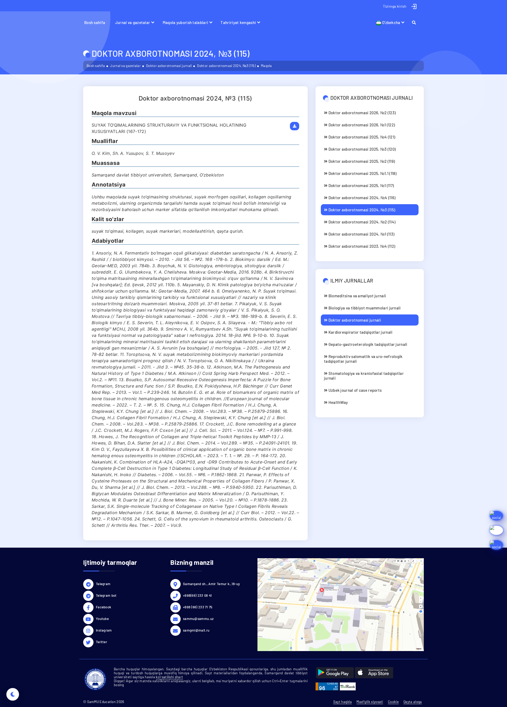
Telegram (103, 584)
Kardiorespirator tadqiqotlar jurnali (359, 332)
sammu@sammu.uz (198, 619)
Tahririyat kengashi (238, 22)
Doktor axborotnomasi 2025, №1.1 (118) (361, 173)
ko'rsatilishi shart (169, 677)
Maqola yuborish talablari (185, 22)
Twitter (101, 642)
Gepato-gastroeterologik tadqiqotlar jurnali (367, 344)
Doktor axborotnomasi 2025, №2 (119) (361, 161)
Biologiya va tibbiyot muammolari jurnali (364, 307)
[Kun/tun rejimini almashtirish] (12, 694)
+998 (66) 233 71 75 (198, 607)
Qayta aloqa (412, 702)
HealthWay (337, 402)
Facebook (103, 607)
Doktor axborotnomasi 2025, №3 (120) (361, 149)
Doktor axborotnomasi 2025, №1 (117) (360, 185)
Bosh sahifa (94, 22)
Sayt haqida (342, 702)
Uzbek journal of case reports (354, 390)
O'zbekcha (390, 22)
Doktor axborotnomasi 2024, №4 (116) (361, 197)
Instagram (104, 630)
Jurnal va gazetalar (132, 22)
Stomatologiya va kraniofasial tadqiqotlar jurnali (364, 375)
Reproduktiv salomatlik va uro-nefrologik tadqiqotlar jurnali (363, 359)
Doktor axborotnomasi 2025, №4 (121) (361, 137)
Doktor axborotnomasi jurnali (169, 66)
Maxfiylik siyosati (369, 702)
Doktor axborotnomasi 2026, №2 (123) (361, 112)
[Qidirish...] (416, 22)
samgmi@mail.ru (196, 630)
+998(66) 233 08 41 (197, 595)
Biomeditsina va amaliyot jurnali (356, 295)
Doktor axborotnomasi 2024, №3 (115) (226, 66)
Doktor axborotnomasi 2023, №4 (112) (361, 246)
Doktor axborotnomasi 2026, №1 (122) (361, 124)
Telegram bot (106, 595)
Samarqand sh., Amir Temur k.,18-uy (211, 584)
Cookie (393, 702)
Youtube (102, 619)
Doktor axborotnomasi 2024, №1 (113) (360, 234)
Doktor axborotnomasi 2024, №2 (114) (361, 221)
